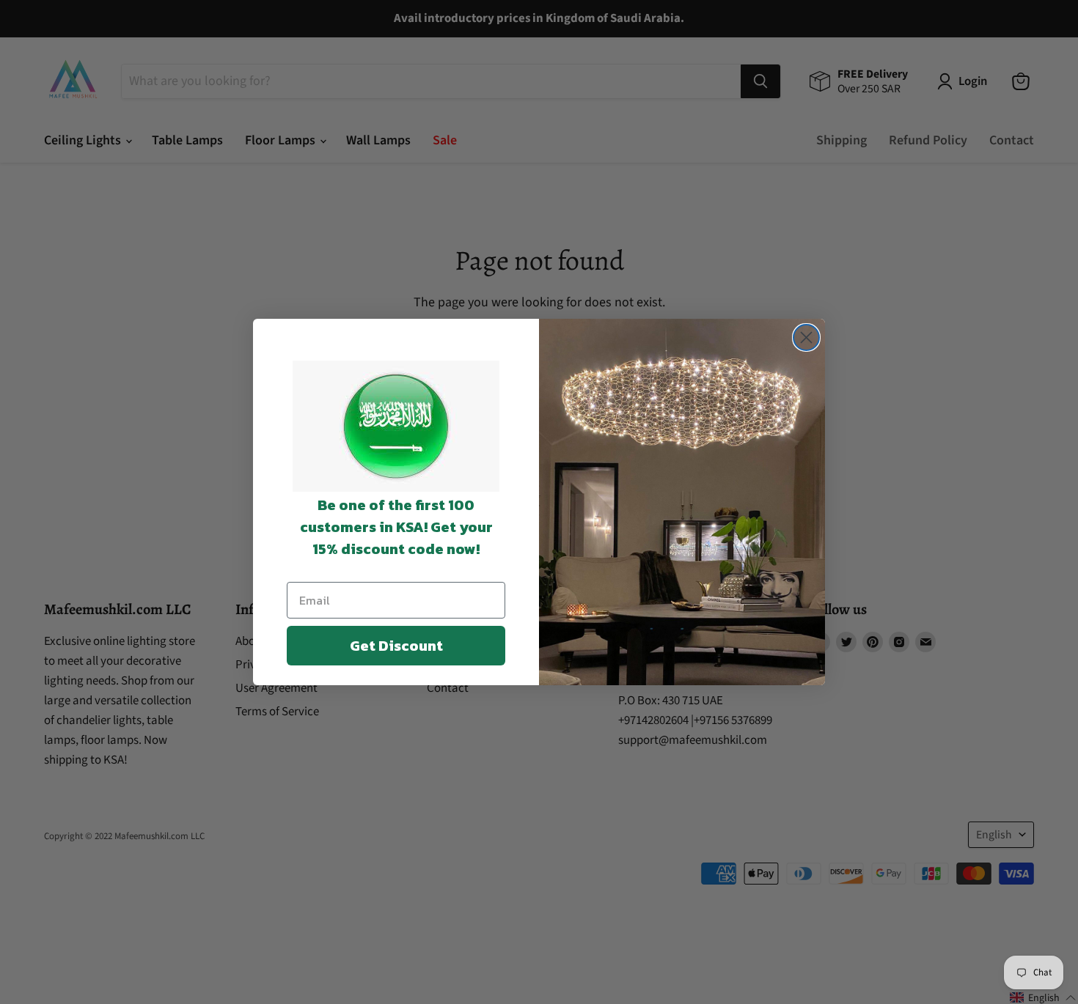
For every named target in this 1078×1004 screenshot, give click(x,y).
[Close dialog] (806, 337)
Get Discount (396, 646)
